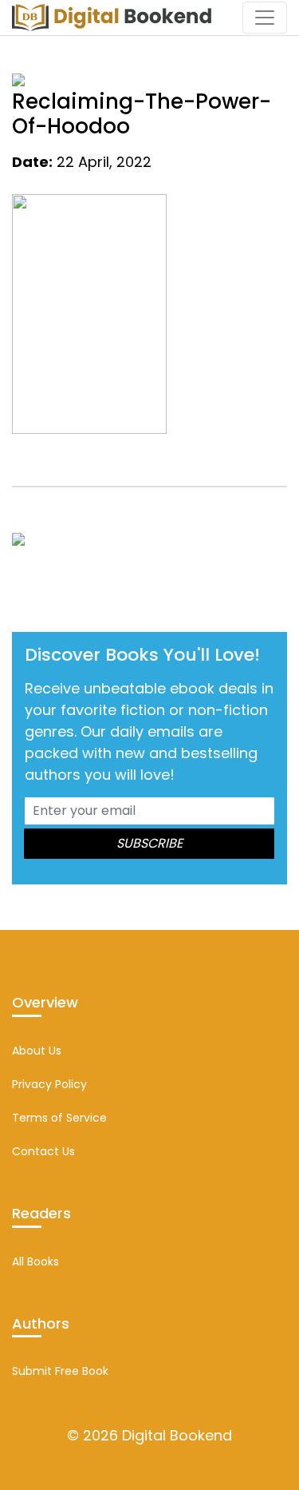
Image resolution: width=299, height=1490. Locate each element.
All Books (35, 1261)
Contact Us (43, 1151)
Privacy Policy (49, 1084)
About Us (36, 1051)
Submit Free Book (60, 1371)
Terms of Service (59, 1118)
